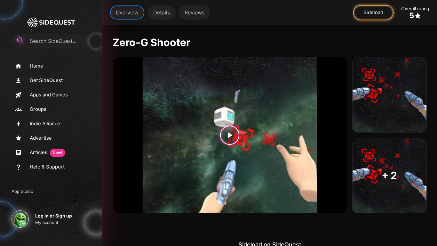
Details (161, 12)
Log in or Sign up (53, 215)
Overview (127, 12)
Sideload (373, 12)
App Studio (22, 191)
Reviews (194, 12)
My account (46, 222)
